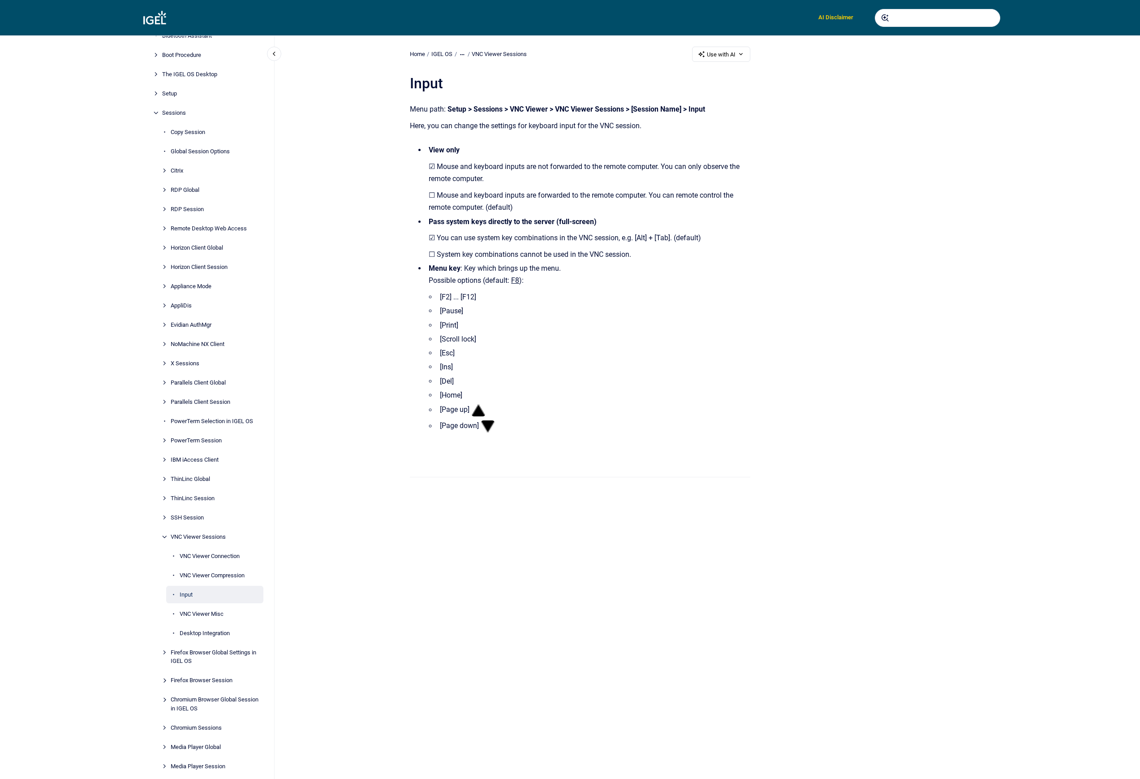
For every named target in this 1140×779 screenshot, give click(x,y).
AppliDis (181, 305)
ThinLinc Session (193, 498)
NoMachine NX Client (197, 344)
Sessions (174, 112)
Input (186, 594)
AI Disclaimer (835, 17)
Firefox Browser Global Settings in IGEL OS (213, 657)
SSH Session (187, 517)
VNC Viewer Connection (210, 556)
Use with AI (721, 54)
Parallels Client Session (200, 401)
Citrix (177, 170)
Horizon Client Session (199, 267)
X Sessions (185, 363)
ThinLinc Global (190, 479)
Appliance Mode (191, 286)
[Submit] (885, 18)
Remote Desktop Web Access (209, 228)
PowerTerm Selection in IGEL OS (212, 421)
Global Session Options (200, 151)
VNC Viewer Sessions (198, 536)
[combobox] (937, 17)
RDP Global (185, 189)
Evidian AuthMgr (191, 324)
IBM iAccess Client (195, 459)
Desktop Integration (205, 633)
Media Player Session (198, 766)
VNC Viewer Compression (212, 575)
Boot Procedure (181, 55)
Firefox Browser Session (201, 680)
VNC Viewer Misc (202, 613)
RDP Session (187, 209)
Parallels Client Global (198, 382)
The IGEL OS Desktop (189, 74)
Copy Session (188, 132)
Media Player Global (196, 747)
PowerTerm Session (196, 440)
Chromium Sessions (196, 727)
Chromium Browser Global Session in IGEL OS (214, 704)
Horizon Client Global (197, 247)
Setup (169, 93)
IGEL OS (441, 54)
